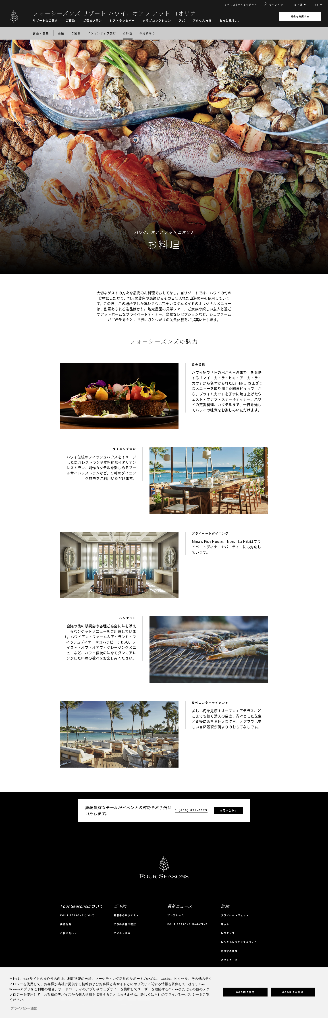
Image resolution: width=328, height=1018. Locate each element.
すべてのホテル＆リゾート (241, 4)
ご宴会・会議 (122, 933)
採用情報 (65, 924)
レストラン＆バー (122, 20)
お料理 (128, 33)
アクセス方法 (202, 20)
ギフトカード (229, 960)
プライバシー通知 (23, 1009)
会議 (61, 33)
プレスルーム (175, 915)
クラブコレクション (157, 20)
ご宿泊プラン (92, 20)
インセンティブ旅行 (101, 33)
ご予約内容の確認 (125, 924)
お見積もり (147, 33)
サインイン (276, 4)
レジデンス (228, 933)
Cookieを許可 (293, 992)
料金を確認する (300, 16)
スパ (182, 20)
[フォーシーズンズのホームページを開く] (14, 16)
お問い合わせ (228, 810)
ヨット (225, 924)
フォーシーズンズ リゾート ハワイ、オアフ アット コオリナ (114, 13)
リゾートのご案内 (45, 20)
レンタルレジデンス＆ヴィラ (239, 942)
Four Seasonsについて (77, 915)
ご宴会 (76, 33)
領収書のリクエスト (126, 915)
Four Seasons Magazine (187, 924)
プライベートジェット (235, 915)
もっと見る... (229, 20)
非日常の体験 (229, 951)
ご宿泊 (70, 20)
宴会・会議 (41, 33)
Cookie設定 (245, 992)
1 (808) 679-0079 (191, 810)
